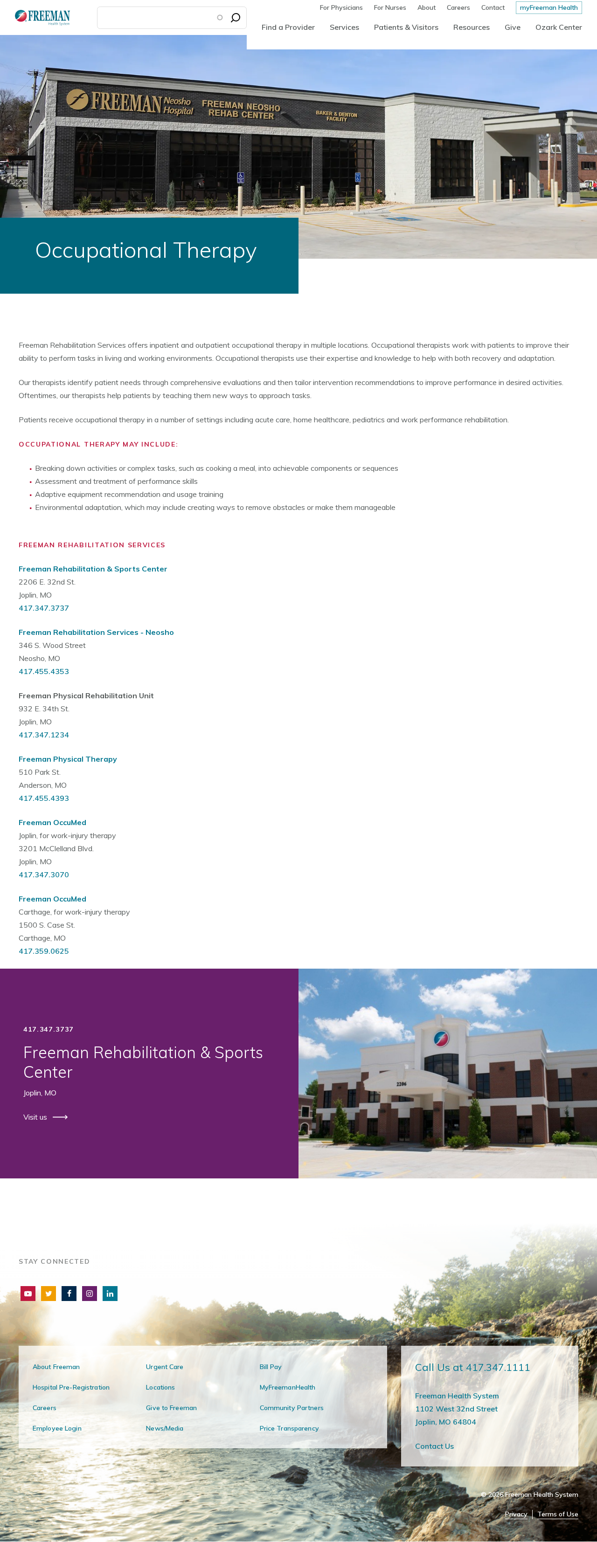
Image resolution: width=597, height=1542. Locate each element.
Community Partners (292, 1408)
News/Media (164, 1428)
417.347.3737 (44, 608)
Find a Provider (288, 27)
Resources (471, 27)
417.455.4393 (44, 798)
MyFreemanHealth (288, 1387)
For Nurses (390, 7)
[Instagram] (89, 1293)
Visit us (36, 1117)
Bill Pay (271, 1367)
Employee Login (57, 1428)
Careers (458, 7)
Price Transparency (289, 1428)
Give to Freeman (171, 1408)
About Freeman (56, 1367)
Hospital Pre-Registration (71, 1387)
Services (344, 27)
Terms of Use (557, 1514)
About (426, 7)
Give (513, 27)
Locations (160, 1387)
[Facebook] (69, 1293)
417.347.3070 (44, 874)
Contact (493, 7)
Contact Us (434, 1446)
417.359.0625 (44, 951)
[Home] (35, 17)
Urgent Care (164, 1367)
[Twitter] (48, 1293)
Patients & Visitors (406, 27)
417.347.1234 (44, 734)
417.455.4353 (44, 671)
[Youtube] (28, 1293)
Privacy (516, 1514)
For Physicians (341, 7)
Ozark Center (558, 27)
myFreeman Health (549, 7)
